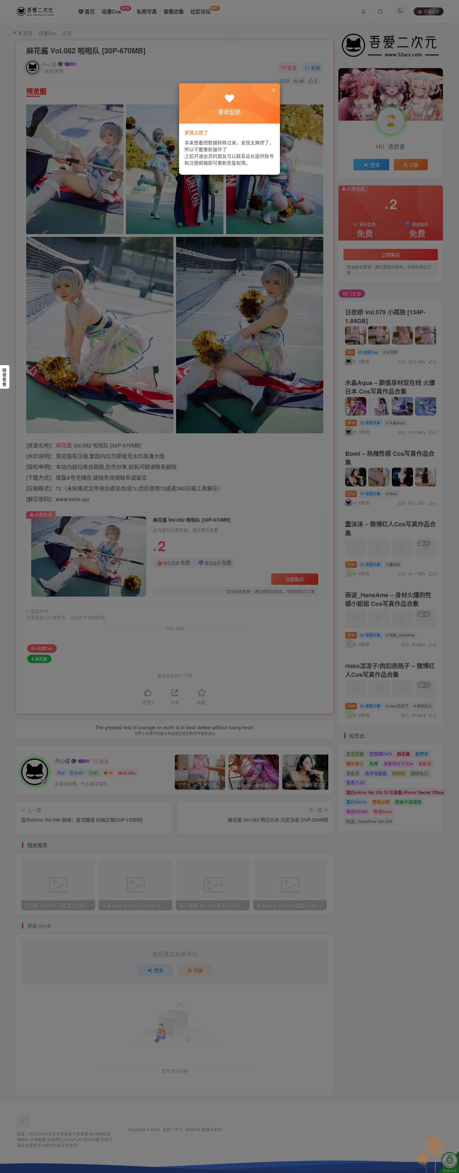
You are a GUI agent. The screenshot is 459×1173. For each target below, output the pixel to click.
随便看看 (4, 377)
